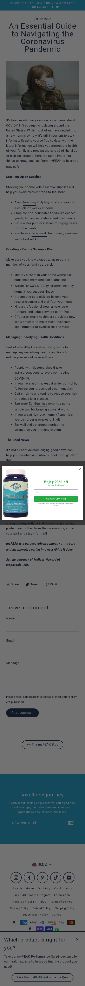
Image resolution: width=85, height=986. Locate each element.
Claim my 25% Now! (56, 499)
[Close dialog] (80, 468)
